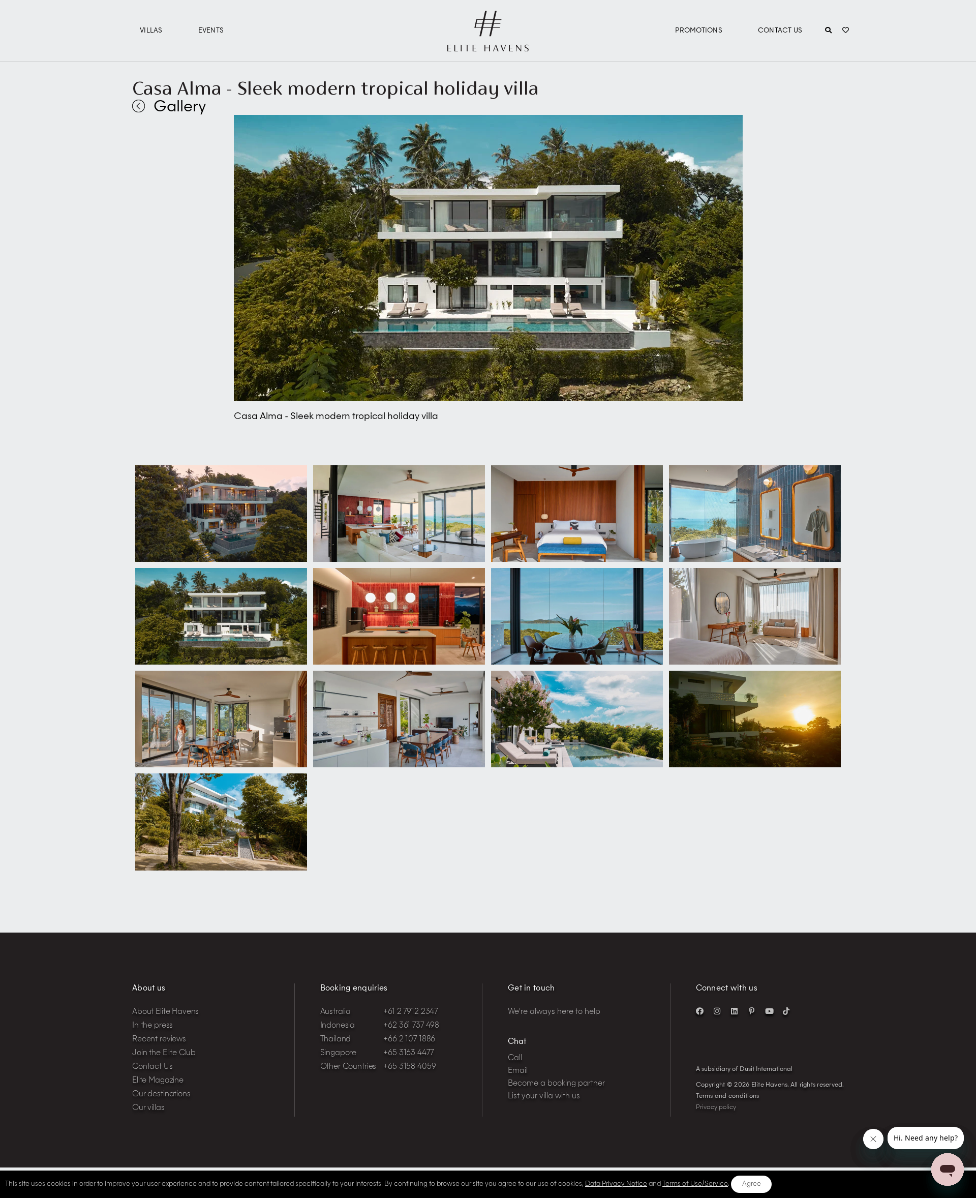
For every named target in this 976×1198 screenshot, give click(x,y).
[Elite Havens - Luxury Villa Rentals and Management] (488, 47)
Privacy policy (716, 1107)
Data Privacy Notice (616, 1184)
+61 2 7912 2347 (410, 1012)
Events (211, 30)
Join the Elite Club (164, 1053)
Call (515, 1058)
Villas (151, 30)
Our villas (148, 1108)
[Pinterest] (752, 1011)
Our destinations (161, 1094)
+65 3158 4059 (409, 1067)
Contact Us (780, 30)
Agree (751, 1184)
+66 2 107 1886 (409, 1039)
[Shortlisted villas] (845, 31)
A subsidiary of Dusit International (744, 1069)
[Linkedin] (734, 1011)
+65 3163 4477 (408, 1053)
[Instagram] (717, 1011)
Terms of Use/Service (695, 1184)
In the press (152, 1026)
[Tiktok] (786, 1011)
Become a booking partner (556, 1084)
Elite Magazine (158, 1081)
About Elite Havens (165, 1012)
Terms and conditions (727, 1096)
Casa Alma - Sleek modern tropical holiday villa (335, 88)
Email (518, 1071)
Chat (517, 1042)
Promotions (698, 30)
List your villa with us (544, 1096)
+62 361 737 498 (411, 1026)
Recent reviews (159, 1039)
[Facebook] (700, 1011)
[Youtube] (769, 1011)
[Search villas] (828, 31)
